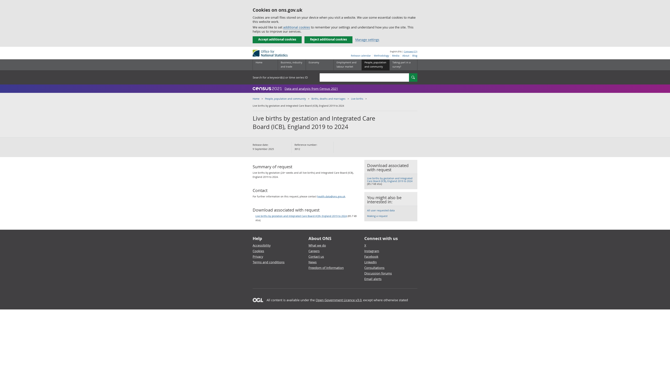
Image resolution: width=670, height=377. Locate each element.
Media (395, 55)
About (405, 55)
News (312, 262)
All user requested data (381, 210)
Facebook (371, 256)
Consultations (374, 268)
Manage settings (367, 40)
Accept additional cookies (277, 39)
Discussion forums (378, 273)
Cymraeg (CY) (410, 51)
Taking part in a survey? (401, 64)
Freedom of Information (326, 268)
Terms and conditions (269, 262)
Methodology (381, 55)
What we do (317, 245)
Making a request (377, 216)
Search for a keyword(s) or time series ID (280, 77)
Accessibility (262, 245)
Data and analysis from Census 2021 (311, 89)
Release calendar (361, 55)
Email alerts (373, 279)
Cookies (258, 251)
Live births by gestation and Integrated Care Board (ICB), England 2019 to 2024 (301, 216)
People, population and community (285, 98)
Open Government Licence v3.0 (339, 300)
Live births (357, 98)
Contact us (316, 256)
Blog (414, 55)
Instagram (371, 251)
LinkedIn (370, 262)
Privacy (258, 256)
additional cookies (296, 27)
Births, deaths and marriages (328, 98)
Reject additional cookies (328, 39)
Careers (314, 251)
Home (259, 62)
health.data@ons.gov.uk (331, 196)
